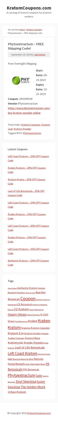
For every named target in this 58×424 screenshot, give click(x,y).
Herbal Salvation (33, 315)
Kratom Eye (16, 333)
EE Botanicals (25, 304)
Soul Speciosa (26, 381)
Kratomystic (15, 342)
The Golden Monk (32, 387)
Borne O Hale (30, 293)
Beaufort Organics (16, 292)
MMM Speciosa (14, 359)
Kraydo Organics (34, 342)
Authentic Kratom (27, 288)
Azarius (41, 288)
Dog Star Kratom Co (43, 300)
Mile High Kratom (44, 354)
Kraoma (25, 327)
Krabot (33, 321)
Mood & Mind (27, 359)
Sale (39, 375)
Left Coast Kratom (22, 353)
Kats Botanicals (21, 321)
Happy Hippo (17, 314)
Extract (11, 309)
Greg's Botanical (36, 309)
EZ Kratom (21, 309)
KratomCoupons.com (29, 8)
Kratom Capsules (30, 124)
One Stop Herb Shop (35, 364)
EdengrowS (12, 304)
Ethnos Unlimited (40, 305)
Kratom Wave (32, 338)
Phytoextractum (32, 133)
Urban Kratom (17, 392)
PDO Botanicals (31, 369)
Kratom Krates (32, 333)
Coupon (28, 298)
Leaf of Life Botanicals (30, 347)
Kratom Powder (22, 128)
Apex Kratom (12, 288)
